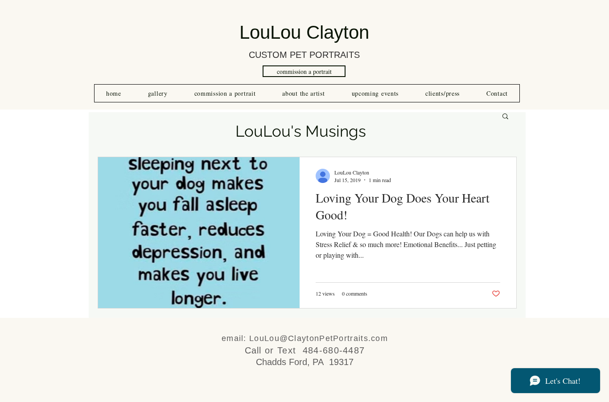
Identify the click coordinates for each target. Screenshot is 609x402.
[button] (505, 117)
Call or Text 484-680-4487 (305, 350)
